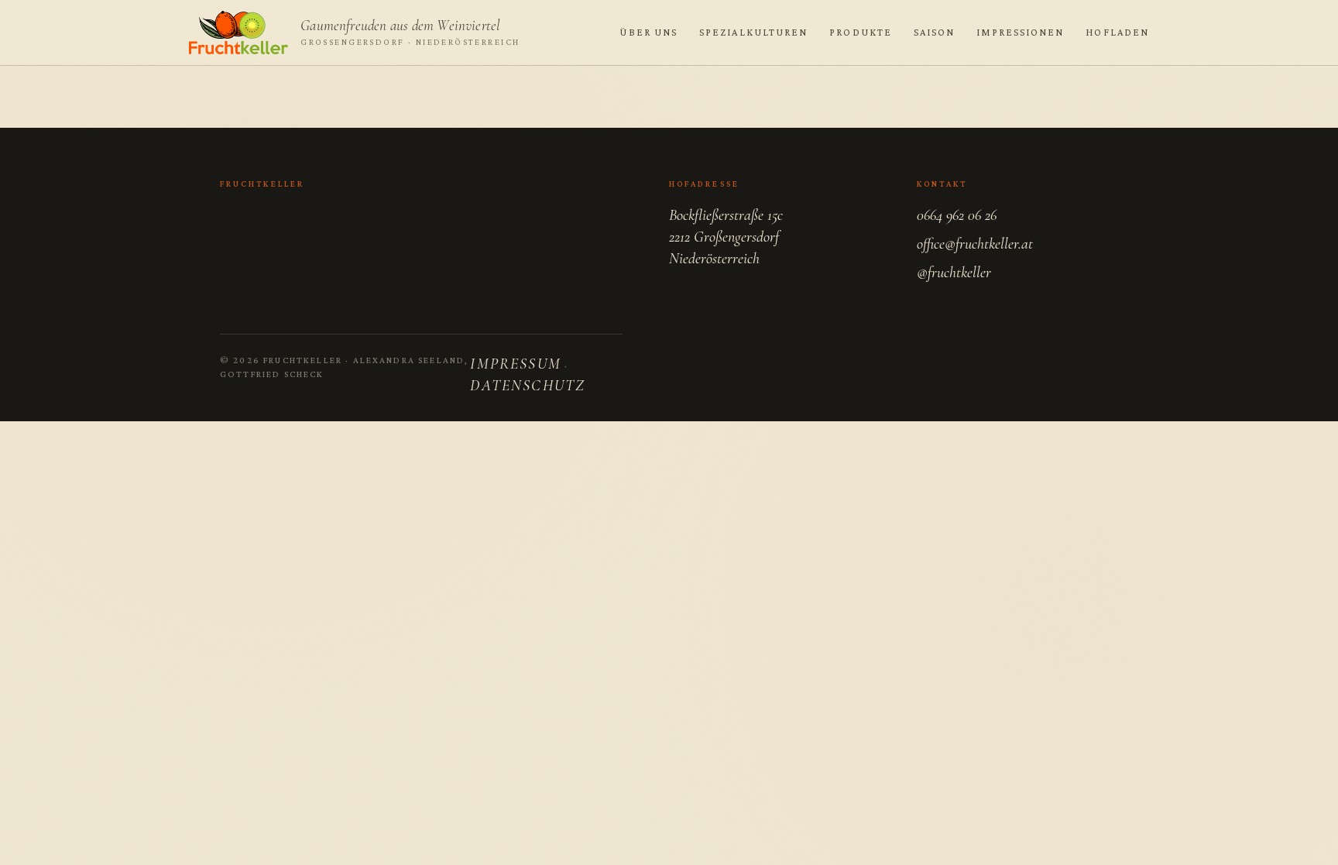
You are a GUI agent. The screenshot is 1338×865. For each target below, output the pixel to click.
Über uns (648, 32)
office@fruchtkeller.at (975, 244)
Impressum (515, 364)
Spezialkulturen (753, 32)
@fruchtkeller (954, 272)
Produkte (860, 32)
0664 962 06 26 (957, 215)
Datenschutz (527, 385)
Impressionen (1020, 32)
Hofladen (1117, 32)
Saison (934, 32)
